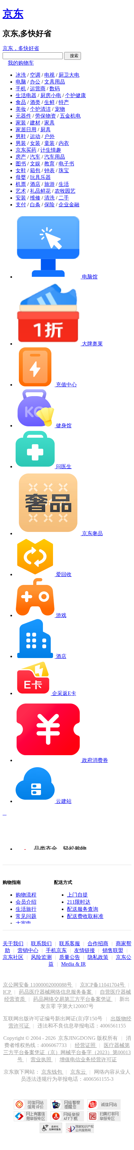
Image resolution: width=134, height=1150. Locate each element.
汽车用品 (54, 157)
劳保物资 (45, 116)
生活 (64, 184)
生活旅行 (26, 909)
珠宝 (64, 170)
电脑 (21, 81)
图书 (21, 163)
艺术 (21, 191)
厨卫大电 (69, 75)
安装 (21, 197)
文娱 (35, 163)
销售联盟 (112, 950)
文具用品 (54, 81)
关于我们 (13, 943)
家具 (49, 122)
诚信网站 (104, 1104)
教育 (49, 163)
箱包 (35, 170)
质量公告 (69, 957)
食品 (21, 102)
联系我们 (41, 943)
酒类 (35, 102)
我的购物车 (21, 63)
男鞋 (21, 136)
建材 (35, 122)
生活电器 (26, 95)
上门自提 (77, 895)
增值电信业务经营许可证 (88, 1059)
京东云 (78, 1072)
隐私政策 (97, 957)
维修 (35, 197)
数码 (54, 88)
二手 (64, 197)
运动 (35, 136)
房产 (21, 157)
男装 (21, 143)
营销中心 (28, 950)
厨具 (45, 129)
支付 (21, 204)
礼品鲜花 (40, 191)
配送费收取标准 (85, 916)
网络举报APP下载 (67, 1116)
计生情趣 (50, 150)
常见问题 (26, 916)
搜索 (72, 55)
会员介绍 (26, 902)
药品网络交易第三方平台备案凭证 (73, 999)
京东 (13, 13)
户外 (49, 136)
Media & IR (73, 964)
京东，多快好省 (21, 48)
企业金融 (69, 204)
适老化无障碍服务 (51, 1128)
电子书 (66, 163)
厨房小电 (50, 95)
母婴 (21, 177)
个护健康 (75, 95)
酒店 (35, 184)
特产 (64, 102)
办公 (35, 81)
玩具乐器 (40, 177)
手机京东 (56, 950)
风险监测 (41, 957)
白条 (35, 204)
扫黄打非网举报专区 (104, 1116)
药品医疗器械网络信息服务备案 (56, 992)
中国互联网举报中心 (30, 1116)
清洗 (49, 197)
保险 (49, 204)
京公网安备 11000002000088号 (38, 985)
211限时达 (78, 902)
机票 (21, 184)
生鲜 (49, 102)
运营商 (38, 88)
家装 (21, 122)
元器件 (23, 116)
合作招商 (97, 943)
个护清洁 (40, 109)
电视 (49, 75)
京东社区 (13, 957)
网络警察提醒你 (67, 1104)
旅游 (49, 184)
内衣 (64, 143)
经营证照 (86, 1045)
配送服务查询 (82, 909)
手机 (21, 88)
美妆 (21, 109)
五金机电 (70, 116)
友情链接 (84, 950)
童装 (49, 143)
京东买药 (26, 150)
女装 (35, 143)
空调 (35, 75)
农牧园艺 (65, 191)
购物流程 (26, 895)
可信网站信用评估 (30, 1104)
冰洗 (21, 75)
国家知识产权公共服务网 (80, 1128)
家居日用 (26, 129)
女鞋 (21, 170)
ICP (7, 992)
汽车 (35, 157)
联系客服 (69, 943)
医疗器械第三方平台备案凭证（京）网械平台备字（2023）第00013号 (67, 1052)
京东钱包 (52, 1072)
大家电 (23, 923)
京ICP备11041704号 (103, 985)
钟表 (49, 170)
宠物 (60, 109)
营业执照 (42, 1059)
